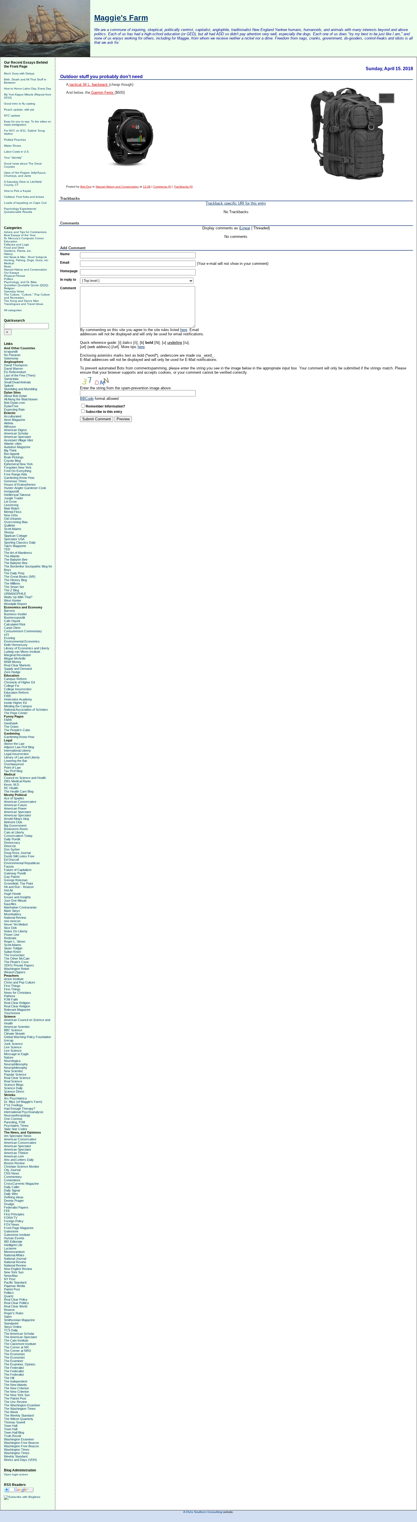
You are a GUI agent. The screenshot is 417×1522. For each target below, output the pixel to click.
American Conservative (20, 801)
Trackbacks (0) (183, 186)
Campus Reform (15, 679)
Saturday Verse (14, 291)
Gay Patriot (12, 876)
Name (65, 254)
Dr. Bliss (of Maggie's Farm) (23, 1101)
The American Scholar (19, 1333)
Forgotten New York (17, 467)
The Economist (14, 1354)
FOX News (11, 1224)
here (183, 330)
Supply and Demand (18, 668)
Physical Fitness (14, 275)
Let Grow (10, 501)
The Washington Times (20, 1408)
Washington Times (17, 1449)
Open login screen (16, 1474)
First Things (12, 985)
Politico (9, 1292)
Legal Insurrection (16, 754)
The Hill (9, 1378)
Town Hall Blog (14, 1432)
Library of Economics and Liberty (26, 648)
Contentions (12, 1180)
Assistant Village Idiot (18, 440)
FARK (8, 720)
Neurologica (12, 1061)
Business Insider (15, 614)
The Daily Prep (14, 573)
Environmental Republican (22, 863)
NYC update (12, 115)
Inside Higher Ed (15, 702)
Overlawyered (14, 764)
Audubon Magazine (17, 447)
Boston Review (14, 1163)
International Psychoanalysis (23, 1112)
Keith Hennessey (16, 644)
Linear (245, 228)
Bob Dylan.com (14, 402)
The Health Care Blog (18, 791)
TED (7, 549)
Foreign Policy (14, 1221)
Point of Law (12, 767)
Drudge (9, 1204)
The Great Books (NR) (19, 576)
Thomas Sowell (14, 1422)
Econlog (9, 638)
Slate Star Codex (15, 1129)
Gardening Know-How (19, 477)
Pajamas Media (14, 1286)
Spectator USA (14, 539)
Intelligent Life (13, 1245)
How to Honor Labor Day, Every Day (27, 88)
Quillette (9, 525)
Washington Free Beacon (21, 1442)
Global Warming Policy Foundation (27, 1037)
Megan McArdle (15, 658)
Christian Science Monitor (21, 1166)
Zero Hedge (12, 672)
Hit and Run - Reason (19, 887)
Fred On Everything (17, 471)
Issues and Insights (17, 897)
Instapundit (11, 491)
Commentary (13, 1176)
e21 (6, 634)
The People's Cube (17, 730)
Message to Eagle (16, 1054)
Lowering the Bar (15, 760)
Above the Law (14, 743)
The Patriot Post (15, 1398)
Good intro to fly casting (19, 103)
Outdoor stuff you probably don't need (101, 76)
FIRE (7, 696)
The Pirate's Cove (16, 962)
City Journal (12, 1170)
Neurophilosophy (15, 1067)
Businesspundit (14, 617)
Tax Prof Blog (13, 771)
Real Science (13, 1081)
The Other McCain (17, 958)
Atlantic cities (13, 443)
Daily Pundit (12, 839)
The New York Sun (17, 1395)
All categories (13, 310)
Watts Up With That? (18, 597)
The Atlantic (12, 556)
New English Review (18, 1269)
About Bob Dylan (15, 396)
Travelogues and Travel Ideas (23, 303)
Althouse (10, 426)
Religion (9, 288)
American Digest (15, 430)
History (8, 253)
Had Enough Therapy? (19, 1108)
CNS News (11, 1173)
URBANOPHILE (15, 593)
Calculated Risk (15, 624)
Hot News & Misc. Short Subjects (25, 257)
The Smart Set (14, 587)
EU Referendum (15, 372)
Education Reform (16, 692)
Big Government (15, 825)
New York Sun (14, 1272)
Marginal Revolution (17, 655)
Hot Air (8, 890)
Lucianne (10, 1248)
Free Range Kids (15, 474)
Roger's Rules (14, 1313)
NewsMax (11, 1275)
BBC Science (13, 1030)
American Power (15, 808)
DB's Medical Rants (17, 781)
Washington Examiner (19, 1439)
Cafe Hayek (12, 621)
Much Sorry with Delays (19, 73)
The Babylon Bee (16, 559)
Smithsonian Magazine (19, 1320)
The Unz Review (15, 1402)
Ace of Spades (14, 798)
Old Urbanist (12, 518)
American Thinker (16, 1153)
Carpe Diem (12, 627)
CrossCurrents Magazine (21, 1183)
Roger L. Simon (14, 941)
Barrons (9, 610)
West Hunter (12, 600)
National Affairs (14, 1255)
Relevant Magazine (17, 1009)
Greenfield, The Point (18, 883)
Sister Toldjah (13, 948)
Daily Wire (11, 1193)
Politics (8, 278)
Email (64, 263)
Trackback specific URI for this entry (236, 203)
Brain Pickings (14, 457)
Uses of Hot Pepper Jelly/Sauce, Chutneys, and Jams (25, 174)
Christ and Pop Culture (19, 982)
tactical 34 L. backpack (88, 85)
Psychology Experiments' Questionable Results (20, 210)
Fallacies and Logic (16, 244)
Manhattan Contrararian (20, 907)
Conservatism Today (18, 835)
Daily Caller (12, 1187)
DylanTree (11, 406)
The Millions (12, 583)
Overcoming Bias (16, 522)
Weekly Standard (16, 1456)
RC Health (11, 788)
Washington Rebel (16, 968)
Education (10, 241)
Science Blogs (14, 1084)
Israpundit (11, 351)
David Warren (13, 368)
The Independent (15, 1381)
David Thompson (16, 365)
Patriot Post (12, 1289)
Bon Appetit (11, 454)
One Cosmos (13, 1118)
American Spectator (17, 436)
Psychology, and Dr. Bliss (20, 282)
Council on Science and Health (25, 777)
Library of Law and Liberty (22, 757)
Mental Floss (13, 511)
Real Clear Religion (17, 1003)
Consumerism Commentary (23, 631)
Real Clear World (15, 1306)
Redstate (10, 938)
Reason (9, 1309)
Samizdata (11, 378)
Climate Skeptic (14, 1033)
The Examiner (13, 1361)
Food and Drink (14, 247)
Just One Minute (15, 900)
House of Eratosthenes (20, 484)
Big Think (10, 450)
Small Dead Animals (17, 382)
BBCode (87, 398)
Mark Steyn (12, 910)
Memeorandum (14, 1251)
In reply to (68, 280)
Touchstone (12, 1013)
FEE (7, 1211)
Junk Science (13, 1043)
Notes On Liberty (16, 931)
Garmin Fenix (102, 93)
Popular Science (15, 1074)
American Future (15, 805)
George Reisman (16, 880)
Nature (8, 1057)
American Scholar (16, 433)
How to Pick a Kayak (17, 190)
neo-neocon (12, 921)
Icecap (8, 1040)
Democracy (12, 842)
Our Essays (11, 272)
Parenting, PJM (14, 1122)
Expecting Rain (14, 409)
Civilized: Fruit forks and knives (24, 196)
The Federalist (14, 1367)
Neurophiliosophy (16, 1064)
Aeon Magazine (14, 419)
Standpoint (11, 1323)
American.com (14, 1156)
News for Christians (17, 992)
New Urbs (11, 515)
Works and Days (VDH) (20, 1459)
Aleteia (8, 423)
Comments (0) (162, 186)
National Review (15, 917)
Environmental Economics (22, 641)
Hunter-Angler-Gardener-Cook (25, 488)
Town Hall (10, 1425)
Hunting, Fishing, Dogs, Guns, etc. (26, 260)
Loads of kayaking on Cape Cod (25, 202)
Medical (9, 263)
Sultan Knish (12, 951)
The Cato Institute (16, 1340)
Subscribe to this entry (104, 412)
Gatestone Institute (17, 1234)
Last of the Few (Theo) (19, 375)
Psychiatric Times (16, 1125)
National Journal (15, 1258)
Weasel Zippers (15, 972)
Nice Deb (10, 928)
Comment (68, 288)
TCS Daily (11, 1330)
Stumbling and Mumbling (20, 389)
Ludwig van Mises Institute (22, 651)
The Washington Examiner (22, 1405)
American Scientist (17, 1026)
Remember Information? (105, 406)
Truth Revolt (12, 1436)
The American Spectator (20, 1337)
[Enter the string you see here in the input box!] (97, 380)
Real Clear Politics (16, 1303)
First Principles (14, 1214)
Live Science (13, 1047)
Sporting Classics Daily (20, 542)
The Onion (11, 726)
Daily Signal (12, 1190)
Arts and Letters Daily (19, 1159)
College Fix (11, 685)
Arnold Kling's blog (16, 818)
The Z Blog (11, 590)
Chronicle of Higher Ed (19, 682)
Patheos (9, 996)
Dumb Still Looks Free (19, 856)
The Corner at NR (16, 1347)
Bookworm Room (16, 829)
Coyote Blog (12, 460)
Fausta (9, 866)
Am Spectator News (17, 1136)
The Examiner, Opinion (19, 1364)
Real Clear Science (17, 1078)
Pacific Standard (15, 1282)
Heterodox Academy (18, 699)
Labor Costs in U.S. (17, 151)
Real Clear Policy (16, 1299)
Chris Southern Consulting (204, 1511)
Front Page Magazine (18, 1228)
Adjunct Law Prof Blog (19, 747)
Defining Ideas (14, 1197)
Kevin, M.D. (12, 784)
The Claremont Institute (20, 1344)
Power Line (11, 934)
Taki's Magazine (15, 546)
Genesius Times (15, 481)
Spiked (8, 385)
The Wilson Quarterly (18, 1419)
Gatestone (11, 1231)
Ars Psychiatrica (15, 1098)
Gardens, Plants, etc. (18, 250)
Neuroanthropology (17, 1115)
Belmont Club (13, 822)
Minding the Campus (18, 706)
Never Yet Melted (16, 924)
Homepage (69, 271)
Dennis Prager (14, 1200)
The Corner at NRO (17, 1350)
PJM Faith (11, 999)
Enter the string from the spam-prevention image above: (126, 388)
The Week (11, 1412)
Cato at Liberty (14, 832)
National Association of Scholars (26, 709)
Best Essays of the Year (19, 235)
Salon (8, 1316)
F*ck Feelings (13, 1105)
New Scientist (13, 1071)
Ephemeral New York (18, 464)
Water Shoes (12, 145)
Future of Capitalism (17, 870)
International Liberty (17, 750)
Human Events (14, 1238)
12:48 (147, 186)
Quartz (9, 1296)
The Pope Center (16, 713)
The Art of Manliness (18, 552)
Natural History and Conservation (25, 269)
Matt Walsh (11, 508)
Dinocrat (10, 846)
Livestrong (11, 505)
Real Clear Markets (17, 665)
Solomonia (11, 358)
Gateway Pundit (15, 873)
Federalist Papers (16, 1207)
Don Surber (12, 849)
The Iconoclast (14, 955)
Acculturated (12, 416)
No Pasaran (12, 355)
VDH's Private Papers (19, 965)
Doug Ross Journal (17, 852)
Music (7, 266)
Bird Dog (86, 186)
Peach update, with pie (19, 109)
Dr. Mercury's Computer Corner (24, 238)
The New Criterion (16, 1388)
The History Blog (15, 580)
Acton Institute (14, 979)
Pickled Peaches (15, 139)
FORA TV (10, 1217)
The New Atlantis (15, 1384)
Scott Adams (12, 529)
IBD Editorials (13, 1241)
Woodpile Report (15, 604)
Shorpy (9, 532)
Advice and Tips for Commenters (25, 232)
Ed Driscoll (11, 859)
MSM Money (12, 662)
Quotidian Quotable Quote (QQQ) (26, 285)
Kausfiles (10, 904)
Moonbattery (12, 914)
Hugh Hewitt (12, 893)
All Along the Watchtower (21, 399)
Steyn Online (13, 1326)
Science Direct (14, 1091)
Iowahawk (11, 723)
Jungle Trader (13, 498)
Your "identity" (13, 157)
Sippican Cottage (15, 535)
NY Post (9, 1279)
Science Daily (13, 1088)
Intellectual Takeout (17, 494)
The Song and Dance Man (21, 300)
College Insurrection (17, 689)
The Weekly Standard (19, 1415)
